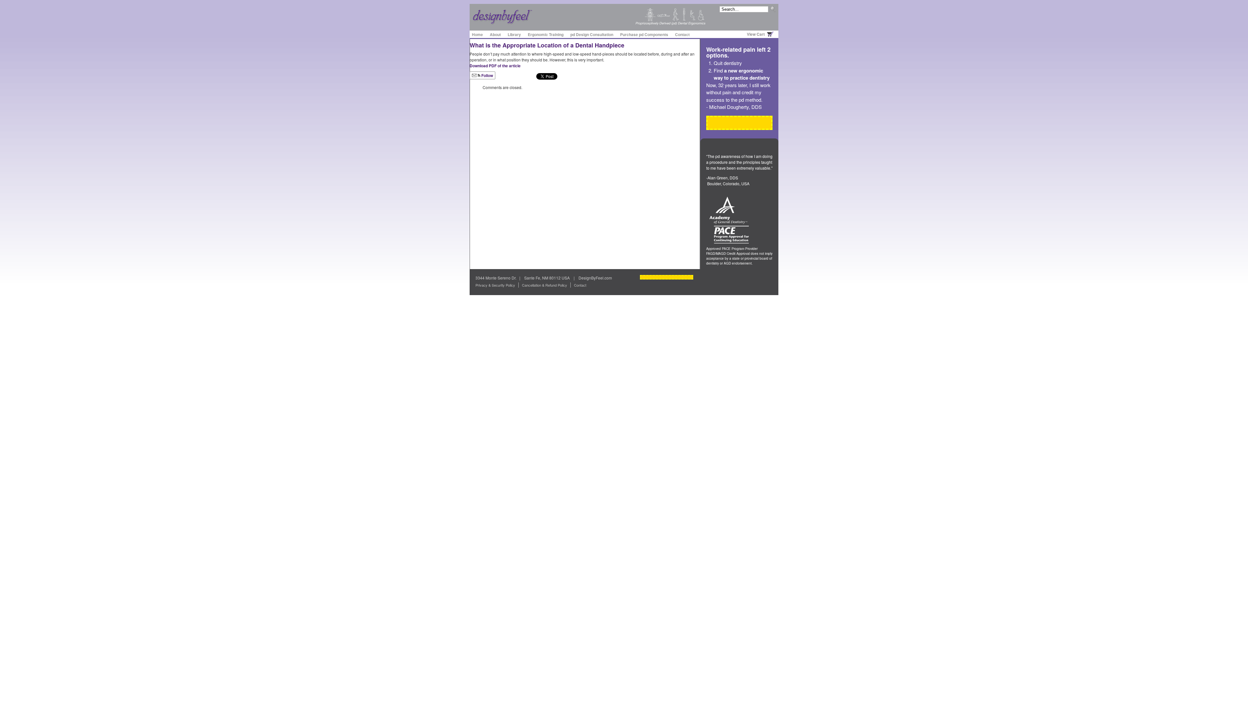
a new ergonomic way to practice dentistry (742, 74)
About (495, 34)
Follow (486, 75)
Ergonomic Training (546, 34)
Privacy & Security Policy (495, 285)
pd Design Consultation (591, 34)
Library (514, 34)
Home (477, 34)
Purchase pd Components (644, 34)
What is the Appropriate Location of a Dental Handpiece (547, 45)
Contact (682, 34)
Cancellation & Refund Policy (544, 285)
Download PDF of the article (495, 66)
